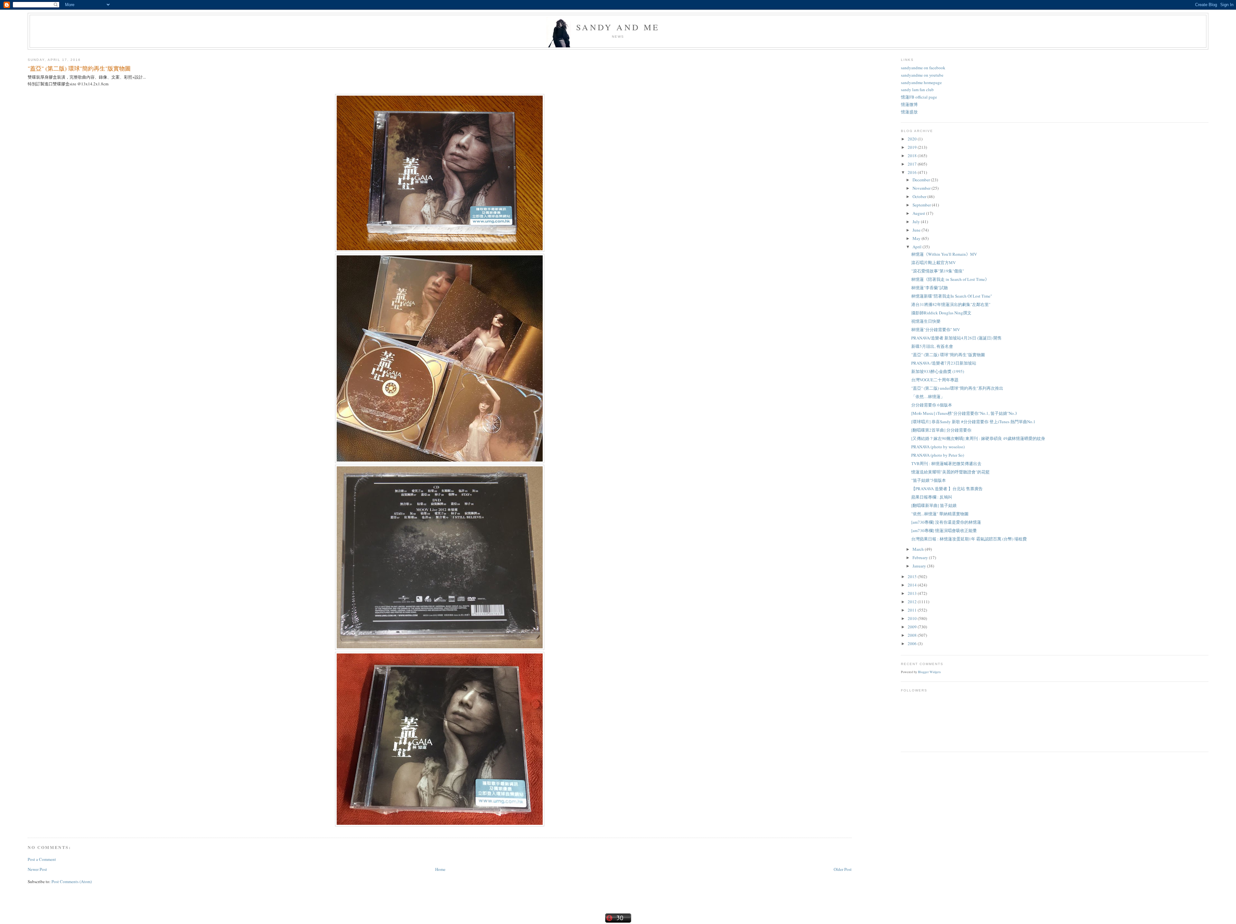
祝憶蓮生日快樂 (926, 321)
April (917, 247)
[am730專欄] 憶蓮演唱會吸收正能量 (944, 530)
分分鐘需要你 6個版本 (931, 405)
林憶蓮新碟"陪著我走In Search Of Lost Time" (951, 296)
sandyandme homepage (921, 82)
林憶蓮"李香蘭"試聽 (929, 288)
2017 (913, 164)
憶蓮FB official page (919, 97)
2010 (913, 618)
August (919, 213)
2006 (913, 643)
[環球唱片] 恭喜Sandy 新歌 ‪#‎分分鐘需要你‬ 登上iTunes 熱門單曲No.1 (973, 421)
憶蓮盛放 (909, 112)
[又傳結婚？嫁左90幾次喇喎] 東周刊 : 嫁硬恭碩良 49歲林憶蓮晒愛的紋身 (978, 438)
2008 (913, 635)
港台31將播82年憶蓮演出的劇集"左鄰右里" (950, 304)
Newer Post (37, 869)
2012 (913, 602)
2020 (913, 139)
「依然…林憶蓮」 (928, 396)
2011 (913, 610)
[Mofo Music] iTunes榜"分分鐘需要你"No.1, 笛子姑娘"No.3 (964, 413)
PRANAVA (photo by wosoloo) (938, 447)
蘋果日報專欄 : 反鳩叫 (931, 497)
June (917, 230)
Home (440, 869)
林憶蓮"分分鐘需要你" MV (935, 329)
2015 (913, 576)
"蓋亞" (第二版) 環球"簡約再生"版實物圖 (79, 68)
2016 (913, 172)
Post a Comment (42, 859)
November (922, 188)
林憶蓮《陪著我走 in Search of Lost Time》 (950, 279)
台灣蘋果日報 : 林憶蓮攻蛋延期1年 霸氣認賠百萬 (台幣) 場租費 (969, 539)
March (919, 549)
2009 (913, 627)
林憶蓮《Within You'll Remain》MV (944, 254)
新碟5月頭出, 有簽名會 (932, 346)
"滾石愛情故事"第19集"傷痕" (937, 271)
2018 (913, 155)
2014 (913, 585)
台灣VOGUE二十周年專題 (935, 380)
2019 (913, 147)
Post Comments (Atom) (72, 881)
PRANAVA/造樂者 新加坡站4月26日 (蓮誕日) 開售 (956, 338)
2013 (913, 593)
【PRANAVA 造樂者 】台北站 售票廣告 (947, 488)
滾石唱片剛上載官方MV (933, 262)
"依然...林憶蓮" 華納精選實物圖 (940, 514)
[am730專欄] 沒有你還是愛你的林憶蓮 (946, 522)
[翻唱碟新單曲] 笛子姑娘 (934, 505)
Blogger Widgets (929, 672)
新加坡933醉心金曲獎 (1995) (937, 371)
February (921, 557)
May (917, 238)
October (920, 196)
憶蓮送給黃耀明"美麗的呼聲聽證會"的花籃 (950, 472)
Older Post (843, 869)
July (917, 221)
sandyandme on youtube (922, 75)
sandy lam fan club (917, 89)
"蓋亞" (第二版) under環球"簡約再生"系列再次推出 (957, 388)
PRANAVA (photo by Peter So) (937, 455)
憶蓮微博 (909, 104)
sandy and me (618, 27)
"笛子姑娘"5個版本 (928, 480)
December (922, 180)
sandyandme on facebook (923, 68)
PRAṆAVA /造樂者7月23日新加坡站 (943, 363)
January (920, 566)
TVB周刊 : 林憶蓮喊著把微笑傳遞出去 (946, 463)
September (922, 205)
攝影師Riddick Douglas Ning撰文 (941, 313)
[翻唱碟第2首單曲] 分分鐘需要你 (941, 430)
